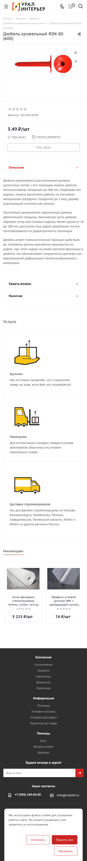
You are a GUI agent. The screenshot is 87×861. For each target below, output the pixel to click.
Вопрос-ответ (43, 747)
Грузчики (16, 374)
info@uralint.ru (68, 795)
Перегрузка (18, 437)
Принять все (64, 839)
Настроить (65, 851)
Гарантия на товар (43, 723)
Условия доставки (43, 717)
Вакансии (44, 682)
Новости (43, 670)
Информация (43, 698)
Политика (44, 688)
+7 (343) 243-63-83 (28, 794)
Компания (43, 657)
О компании (43, 665)
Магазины (43, 676)
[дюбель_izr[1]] (43, 71)
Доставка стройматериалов (30, 504)
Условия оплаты (43, 711)
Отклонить (38, 839)
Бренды (43, 752)
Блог (43, 741)
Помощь (43, 706)
